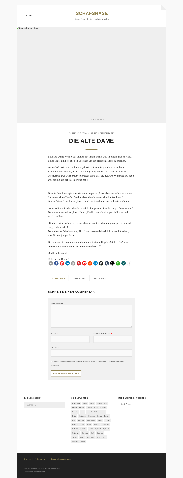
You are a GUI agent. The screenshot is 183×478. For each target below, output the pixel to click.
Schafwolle (105, 424)
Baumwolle (76, 403)
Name (54, 334)
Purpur (107, 420)
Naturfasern (91, 420)
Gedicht (103, 408)
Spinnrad (85, 433)
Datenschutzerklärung (61, 459)
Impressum (42, 459)
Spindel (98, 429)
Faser (92, 403)
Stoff (92, 433)
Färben (89, 408)
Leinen (106, 416)
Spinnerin (75, 433)
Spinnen (106, 429)
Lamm (99, 416)
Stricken (100, 433)
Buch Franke (126, 404)
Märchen (81, 420)
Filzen (74, 408)
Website (55, 348)
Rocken (75, 424)
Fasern (99, 403)
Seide (91, 429)
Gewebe (75, 412)
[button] (51, 263)
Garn (96, 408)
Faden (85, 403)
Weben (74, 437)
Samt (82, 424)
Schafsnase (92, 13)
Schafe (96, 424)
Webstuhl (90, 437)
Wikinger (75, 441)
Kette (74, 416)
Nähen (100, 420)
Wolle (83, 441)
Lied (73, 420)
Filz (105, 403)
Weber (82, 437)
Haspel (89, 412)
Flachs (81, 408)
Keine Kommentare (102, 133)
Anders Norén (39, 472)
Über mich (28, 459)
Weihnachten (101, 437)
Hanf (82, 412)
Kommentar (58, 303)
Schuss (75, 429)
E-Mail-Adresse (102, 334)
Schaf (89, 424)
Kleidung (91, 416)
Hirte (96, 412)
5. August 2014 (78, 133)
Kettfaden (82, 416)
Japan (102, 412)
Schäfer (83, 429)
